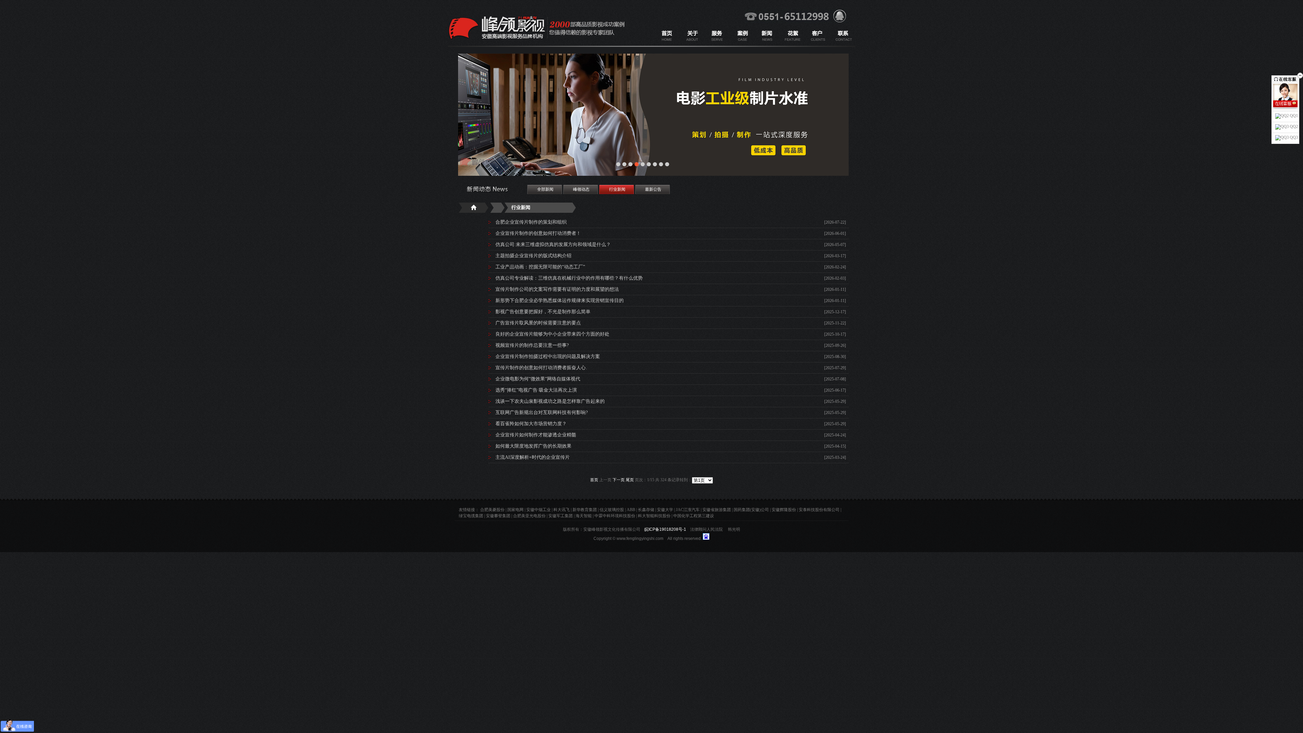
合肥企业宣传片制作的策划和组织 (531, 222)
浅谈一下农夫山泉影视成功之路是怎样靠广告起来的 (550, 401)
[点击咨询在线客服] (1285, 103)
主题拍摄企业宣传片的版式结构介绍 (533, 255)
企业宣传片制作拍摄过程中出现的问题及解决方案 (547, 356)
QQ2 (1293, 126)
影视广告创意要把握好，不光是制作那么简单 (542, 311)
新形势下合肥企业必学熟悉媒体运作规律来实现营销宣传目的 (559, 300)
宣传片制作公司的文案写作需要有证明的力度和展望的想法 (557, 289)
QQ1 (1293, 115)
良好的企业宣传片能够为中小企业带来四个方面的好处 (552, 334)
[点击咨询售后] (1285, 110)
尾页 (630, 479)
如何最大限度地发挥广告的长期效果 (533, 446)
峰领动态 (581, 189)
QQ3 (1293, 137)
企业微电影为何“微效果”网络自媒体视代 (537, 378)
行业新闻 (617, 189)
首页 (594, 479)
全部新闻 (545, 189)
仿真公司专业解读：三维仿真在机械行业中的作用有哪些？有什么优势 (569, 278)
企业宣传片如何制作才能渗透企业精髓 (535, 434)
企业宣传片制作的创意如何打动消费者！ (538, 233)
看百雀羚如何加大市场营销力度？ (531, 423)
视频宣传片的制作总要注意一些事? (532, 345)
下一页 (618, 479)
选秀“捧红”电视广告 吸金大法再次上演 (536, 390)
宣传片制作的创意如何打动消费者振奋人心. (541, 367)
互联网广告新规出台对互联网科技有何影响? (541, 412)
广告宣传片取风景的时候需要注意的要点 (538, 322)
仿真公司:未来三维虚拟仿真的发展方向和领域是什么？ (553, 244)
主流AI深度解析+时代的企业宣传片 (532, 457)
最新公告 (653, 189)
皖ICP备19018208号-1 (665, 529)
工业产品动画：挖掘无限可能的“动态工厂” (540, 266)
